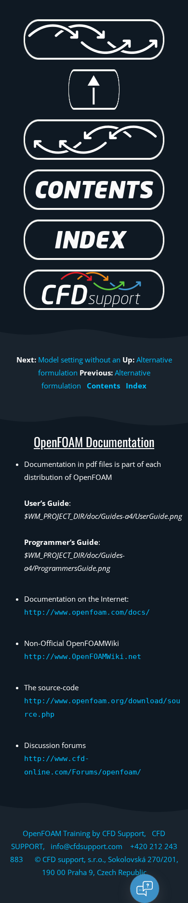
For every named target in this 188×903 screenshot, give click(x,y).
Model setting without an (79, 359)
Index (136, 385)
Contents (103, 385)
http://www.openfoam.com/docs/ (87, 612)
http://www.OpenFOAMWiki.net (82, 656)
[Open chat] (144, 888)
